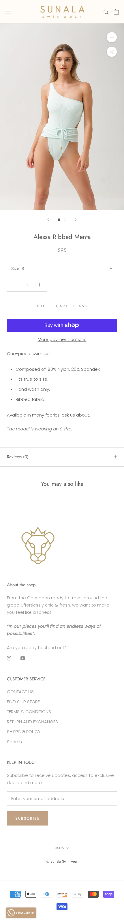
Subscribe (27, 818)
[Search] (106, 11)
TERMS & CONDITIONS (29, 711)
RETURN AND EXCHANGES (32, 722)
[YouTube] (22, 658)
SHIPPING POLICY (24, 731)
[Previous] (48, 219)
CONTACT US (20, 692)
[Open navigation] (8, 11)
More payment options (62, 339)
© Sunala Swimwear (62, 861)
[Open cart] (116, 11)
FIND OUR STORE (23, 702)
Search (14, 742)
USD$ (59, 848)
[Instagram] (9, 658)
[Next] (76, 219)
